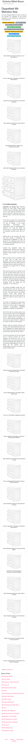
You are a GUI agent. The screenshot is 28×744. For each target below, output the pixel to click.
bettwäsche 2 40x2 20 (14, 34)
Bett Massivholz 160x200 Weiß (9, 716)
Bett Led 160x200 (6, 679)
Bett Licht (4, 707)
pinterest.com (9, 669)
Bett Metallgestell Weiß (7, 676)
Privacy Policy (20, 739)
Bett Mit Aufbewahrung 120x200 (9, 719)
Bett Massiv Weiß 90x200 (8, 696)
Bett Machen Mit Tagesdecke (9, 710)
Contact (12, 739)
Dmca (6, 739)
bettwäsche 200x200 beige (8, 22)
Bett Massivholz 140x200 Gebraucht (10, 682)
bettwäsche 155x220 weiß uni (14, 27)
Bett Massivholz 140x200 (8, 730)
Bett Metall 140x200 (6, 699)
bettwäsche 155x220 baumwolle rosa (14, 25)
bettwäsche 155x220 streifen (14, 36)
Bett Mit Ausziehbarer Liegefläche (10, 722)
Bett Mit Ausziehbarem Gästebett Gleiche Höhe (13, 693)
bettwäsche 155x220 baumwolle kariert (14, 31)
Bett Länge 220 (5, 725)
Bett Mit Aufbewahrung (7, 727)
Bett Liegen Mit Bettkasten (8, 702)
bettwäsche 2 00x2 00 (21, 22)
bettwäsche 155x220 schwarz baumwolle (14, 29)
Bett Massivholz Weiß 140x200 (9, 687)
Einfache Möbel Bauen (13, 1)
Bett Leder (4, 690)
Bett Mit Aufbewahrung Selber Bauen (10, 705)
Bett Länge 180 (5, 685)
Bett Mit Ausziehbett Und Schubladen (10, 713)
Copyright (14, 741)
